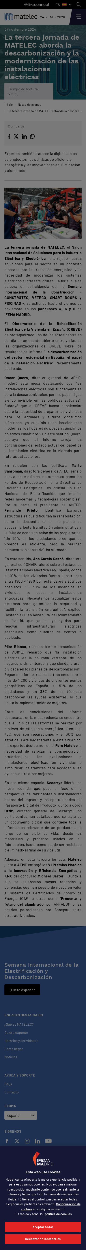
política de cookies (58, 1214)
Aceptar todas (43, 1227)
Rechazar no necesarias (43, 1239)
